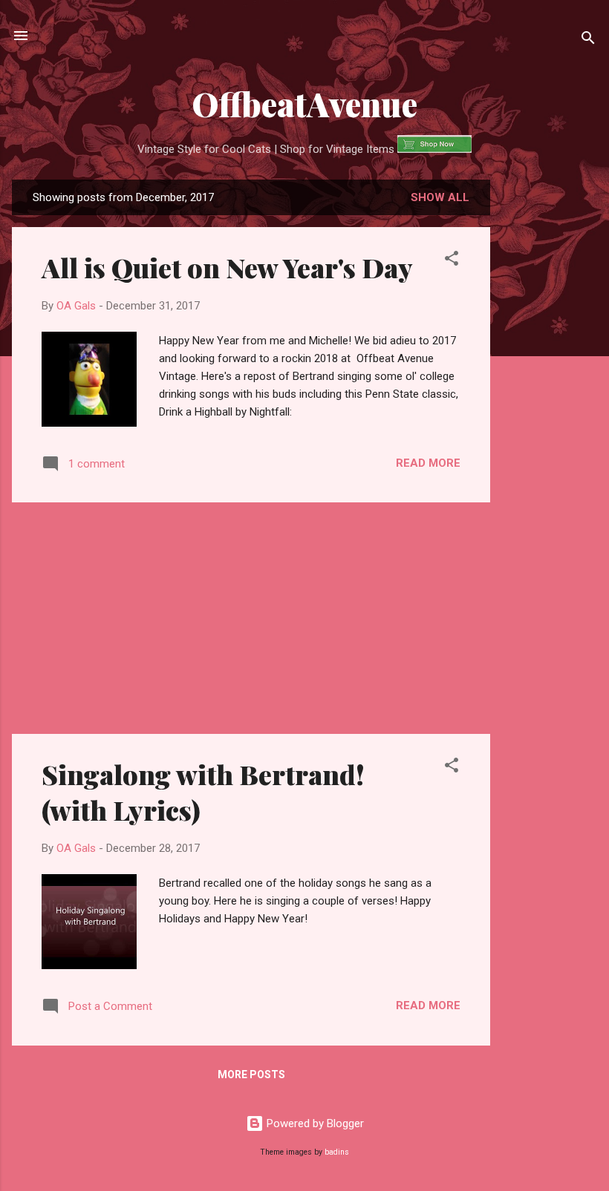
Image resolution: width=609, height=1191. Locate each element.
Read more (428, 463)
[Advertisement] (549, 414)
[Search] (588, 40)
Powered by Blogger (314, 1123)
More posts (251, 1074)
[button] (451, 260)
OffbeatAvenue (304, 103)
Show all (440, 197)
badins (337, 1152)
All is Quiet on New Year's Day (227, 267)
